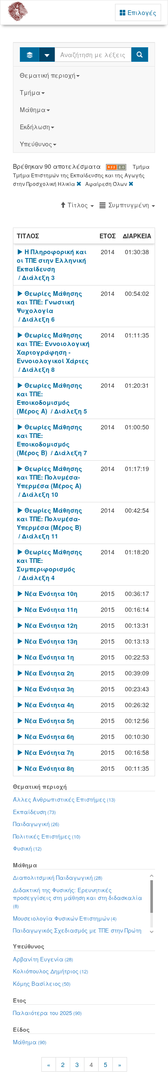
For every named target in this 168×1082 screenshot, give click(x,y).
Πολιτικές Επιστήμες (47, 836)
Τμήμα (30, 92)
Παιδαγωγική (36, 824)
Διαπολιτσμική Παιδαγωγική (58, 877)
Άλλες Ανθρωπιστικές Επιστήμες (64, 799)
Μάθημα (33, 109)
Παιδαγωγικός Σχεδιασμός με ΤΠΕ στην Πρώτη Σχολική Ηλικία (77, 934)
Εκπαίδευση (34, 812)
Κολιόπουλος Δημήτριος (50, 971)
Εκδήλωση (35, 126)
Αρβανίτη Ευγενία (43, 959)
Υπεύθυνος (36, 144)
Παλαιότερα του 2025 (47, 1013)
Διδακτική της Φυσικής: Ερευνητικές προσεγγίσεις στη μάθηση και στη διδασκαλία (77, 897)
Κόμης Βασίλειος (42, 983)
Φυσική (27, 848)
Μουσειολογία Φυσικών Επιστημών (65, 918)
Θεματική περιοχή (47, 75)
